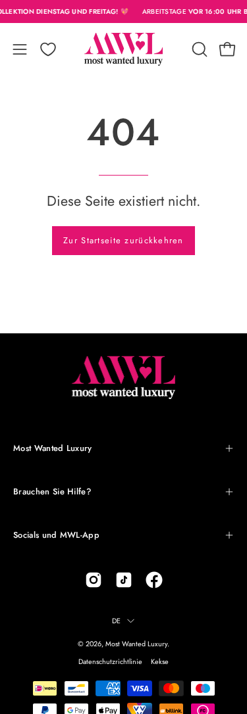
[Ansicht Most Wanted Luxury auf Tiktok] (124, 580)
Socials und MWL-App (56, 535)
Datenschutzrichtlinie (110, 661)
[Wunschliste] (48, 49)
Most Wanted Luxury (52, 448)
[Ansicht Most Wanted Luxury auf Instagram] (93, 580)
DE (116, 620)
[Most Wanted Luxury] (123, 49)
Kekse (160, 661)
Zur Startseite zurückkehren (123, 240)
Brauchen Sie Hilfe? (52, 491)
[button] (198, 49)
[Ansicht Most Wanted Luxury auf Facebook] (154, 580)
